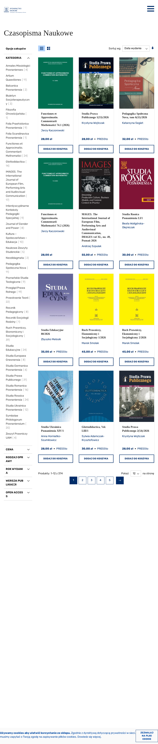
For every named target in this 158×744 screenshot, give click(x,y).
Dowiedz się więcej (89, 736)
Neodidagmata (17, 258)
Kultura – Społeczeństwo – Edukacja (16, 238)
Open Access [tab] (14, 494)
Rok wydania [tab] (14, 471)
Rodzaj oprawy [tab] (14, 459)
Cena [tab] (9, 449)
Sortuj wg (114, 48)
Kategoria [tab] (13, 58)
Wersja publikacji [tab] (14, 482)
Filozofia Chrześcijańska (15, 113)
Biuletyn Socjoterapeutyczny (17, 99)
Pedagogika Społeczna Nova (16, 268)
